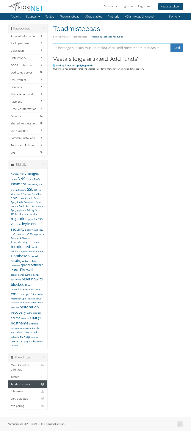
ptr (36, 294)
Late (29, 184)
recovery (18, 312)
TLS (13, 214)
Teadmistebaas (69, 16)
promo (14, 345)
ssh (40, 219)
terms (40, 341)
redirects (27, 261)
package (15, 328)
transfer (33, 214)
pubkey (29, 229)
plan (38, 328)
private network (24, 332)
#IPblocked (25, 238)
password (16, 279)
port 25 (30, 294)
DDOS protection (19, 198)
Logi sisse (128, 6)
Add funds (34, 198)
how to (37, 279)
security (17, 229)
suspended (37, 251)
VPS (13, 224)
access (15, 318)
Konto (174, 16)
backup (23, 336)
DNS (21, 178)
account (25, 318)
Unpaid (29, 179)
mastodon (16, 298)
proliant (15, 307)
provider (32, 219)
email (15, 293)
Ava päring (17, 406)
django (36, 274)
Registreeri (145, 6)
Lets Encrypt (21, 214)
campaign (25, 341)
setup (14, 336)
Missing (22, 189)
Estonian (109, 6)
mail (23, 294)
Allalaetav (17, 391)
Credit (22, 206)
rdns (40, 294)
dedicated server (28, 302)
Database (19, 255)
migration (19, 218)
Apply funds (17, 202)
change (36, 317)
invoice (14, 251)
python (28, 274)
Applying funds (18, 210)
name (14, 179)
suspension (25, 251)
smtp (38, 289)
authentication (33, 312)
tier (33, 328)
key (33, 224)
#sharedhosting (19, 242)
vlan (13, 332)
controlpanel (17, 274)
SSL (30, 189)
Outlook (27, 194)
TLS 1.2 (37, 189)
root (19, 224)
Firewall (26, 269)
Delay (35, 184)
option (36, 332)
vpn (24, 298)
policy (34, 341)
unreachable (17, 289)
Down (28, 285)
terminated (20, 246)
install (15, 270)
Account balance (34, 206)
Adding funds (33, 210)
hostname (19, 323)
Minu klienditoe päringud (20, 367)
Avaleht (16, 16)
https (34, 261)
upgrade (33, 323)
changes (32, 173)
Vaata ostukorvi (170, 6)
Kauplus (32, 16)
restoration (29, 307)
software (37, 265)
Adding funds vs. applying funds (74, 65)
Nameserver (17, 173)
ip (34, 289)
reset (26, 279)
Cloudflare (37, 194)
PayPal (37, 179)
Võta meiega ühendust (139, 16)
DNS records (17, 234)
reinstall (30, 298)
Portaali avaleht (60, 36)
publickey (38, 229)
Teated (50, 16)
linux (40, 302)
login (26, 223)
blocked (17, 284)
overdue (35, 247)
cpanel (25, 265)
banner (34, 336)
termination (34, 242)
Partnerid (113, 16)
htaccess (15, 265)
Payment (18, 183)
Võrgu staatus (93, 16)
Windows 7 (16, 194)
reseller (15, 341)
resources (25, 328)
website (29, 289)
